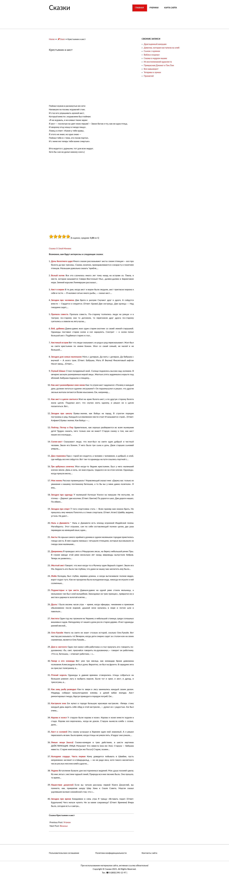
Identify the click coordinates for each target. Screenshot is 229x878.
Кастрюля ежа (58, 703)
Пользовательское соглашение (64, 853)
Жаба (54, 576)
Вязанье (64, 826)
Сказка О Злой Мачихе (60, 249)
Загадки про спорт (60, 509)
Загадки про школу (61, 413)
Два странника (58, 456)
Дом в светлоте (59, 647)
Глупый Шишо (58, 371)
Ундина (54, 771)
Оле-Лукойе (57, 633)
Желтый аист (58, 565)
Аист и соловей (59, 732)
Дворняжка (56, 551)
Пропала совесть (59, 314)
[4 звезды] (64, 236)
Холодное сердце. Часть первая (68, 756)
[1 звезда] (51, 236)
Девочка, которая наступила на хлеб (161, 48)
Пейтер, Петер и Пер (62, 427)
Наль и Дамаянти (60, 523)
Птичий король (59, 675)
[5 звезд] (68, 236)
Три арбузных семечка (62, 466)
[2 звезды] (55, 236)
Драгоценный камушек (155, 44)
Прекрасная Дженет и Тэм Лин (159, 65)
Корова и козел (59, 718)
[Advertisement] (71, 79)
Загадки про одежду (61, 495)
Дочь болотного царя (61, 261)
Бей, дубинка (57, 329)
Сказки (59, 8)
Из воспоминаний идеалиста (158, 62)
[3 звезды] (59, 236)
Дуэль (54, 604)
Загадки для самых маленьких (66, 357)
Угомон (67, 822)
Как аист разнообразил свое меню (68, 385)
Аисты (54, 537)
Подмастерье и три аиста (65, 590)
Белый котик (58, 275)
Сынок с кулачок (152, 51)
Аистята (55, 618)
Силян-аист (56, 442)
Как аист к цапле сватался (64, 399)
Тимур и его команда (62, 661)
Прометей (149, 76)
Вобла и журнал (151, 55)
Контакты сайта (149, 853)
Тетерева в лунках (152, 72)
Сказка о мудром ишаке (155, 58)
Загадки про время (61, 799)
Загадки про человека (62, 300)
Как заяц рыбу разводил (63, 689)
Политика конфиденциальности (111, 853)
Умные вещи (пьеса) (62, 742)
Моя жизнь (56, 481)
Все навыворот (151, 69)
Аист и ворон (57, 290)
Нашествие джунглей (62, 785)
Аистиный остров (59, 343)
